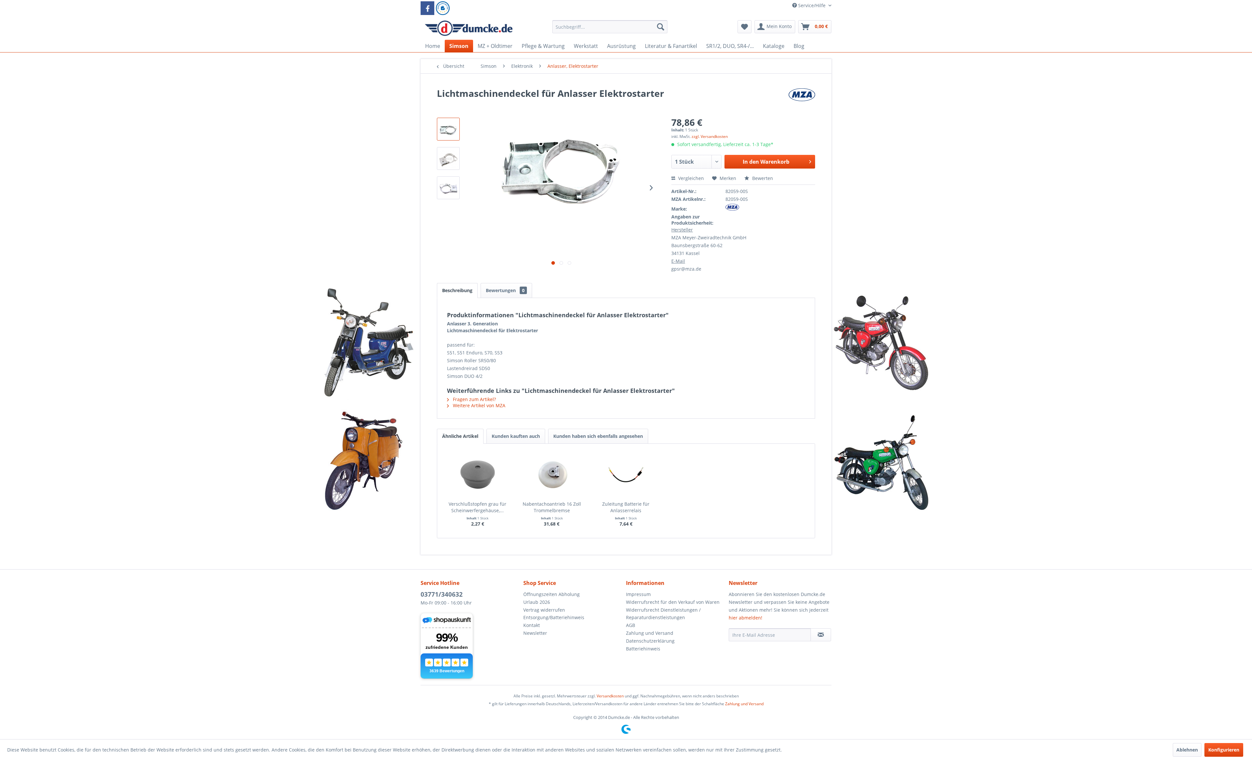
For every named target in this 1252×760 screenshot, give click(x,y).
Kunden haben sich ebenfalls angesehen (598, 436)
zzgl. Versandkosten (710, 136)
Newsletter (535, 633)
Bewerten (762, 178)
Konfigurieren (1223, 750)
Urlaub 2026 (536, 602)
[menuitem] (609, 29)
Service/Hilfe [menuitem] (812, 5)
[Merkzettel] (745, 26)
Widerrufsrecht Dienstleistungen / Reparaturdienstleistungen (663, 614)
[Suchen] (660, 26)
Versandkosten (610, 696)
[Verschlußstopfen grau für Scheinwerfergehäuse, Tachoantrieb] (477, 475)
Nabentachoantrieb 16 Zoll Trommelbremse (552, 507)
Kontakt (531, 625)
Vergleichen (690, 178)
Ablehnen (1187, 750)
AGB (630, 625)
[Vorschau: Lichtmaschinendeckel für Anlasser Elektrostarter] (448, 129)
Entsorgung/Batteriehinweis (553, 617)
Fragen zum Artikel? (474, 399)
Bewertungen (505, 290)
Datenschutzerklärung (650, 641)
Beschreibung (457, 290)
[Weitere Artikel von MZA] (801, 99)
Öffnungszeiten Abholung (551, 594)
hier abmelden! (745, 618)
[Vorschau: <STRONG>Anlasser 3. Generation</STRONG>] (448, 158)
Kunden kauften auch (516, 436)
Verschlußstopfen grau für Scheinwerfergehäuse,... (477, 507)
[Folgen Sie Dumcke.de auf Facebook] (427, 8)
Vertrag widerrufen (544, 610)
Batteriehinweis (643, 649)
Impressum (638, 594)
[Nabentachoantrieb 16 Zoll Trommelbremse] (552, 475)
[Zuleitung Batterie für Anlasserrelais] (626, 475)
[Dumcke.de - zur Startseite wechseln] (469, 28)
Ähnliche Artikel (460, 436)
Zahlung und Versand (649, 633)
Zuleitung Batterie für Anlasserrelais (625, 507)
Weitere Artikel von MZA (478, 405)
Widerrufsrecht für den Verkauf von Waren (673, 602)
